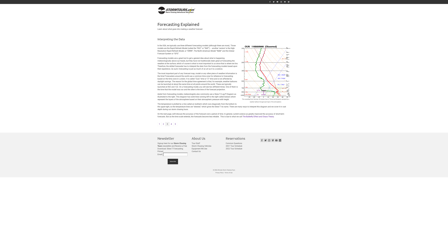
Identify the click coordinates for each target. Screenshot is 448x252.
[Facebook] (262, 140)
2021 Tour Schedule (234, 146)
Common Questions (234, 143)
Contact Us (196, 151)
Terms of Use (229, 172)
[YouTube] (276, 140)
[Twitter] (265, 140)
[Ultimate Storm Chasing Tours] (179, 11)
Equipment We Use (199, 149)
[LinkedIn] (280, 140)
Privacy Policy (219, 172)
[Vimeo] (272, 140)
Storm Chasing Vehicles (201, 146)
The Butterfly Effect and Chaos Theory (258, 117)
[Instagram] (269, 140)
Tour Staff (196, 143)
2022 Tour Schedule (234, 149)
